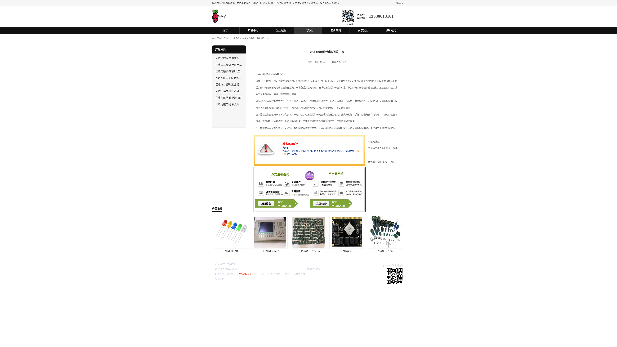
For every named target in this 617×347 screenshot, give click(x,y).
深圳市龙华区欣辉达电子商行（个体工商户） (282, 269)
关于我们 (363, 30)
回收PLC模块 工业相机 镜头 (231, 84)
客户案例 (336, 30)
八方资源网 (232, 279)
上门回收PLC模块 (231, 251)
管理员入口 (254, 279)
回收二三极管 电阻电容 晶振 (231, 64)
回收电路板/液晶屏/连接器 (230, 71)
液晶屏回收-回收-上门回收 (385, 251)
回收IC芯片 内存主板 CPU (230, 58)
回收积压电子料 (347, 251)
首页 (225, 30)
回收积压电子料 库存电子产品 (232, 78)
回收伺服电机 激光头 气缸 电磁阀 (234, 104)
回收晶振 (308, 251)
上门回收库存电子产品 (270, 251)
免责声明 (243, 279)
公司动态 (308, 30)
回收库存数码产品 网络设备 (231, 91)
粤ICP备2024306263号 (248, 269)
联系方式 (390, 30)
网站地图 (265, 279)
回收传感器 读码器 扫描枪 (230, 97)
